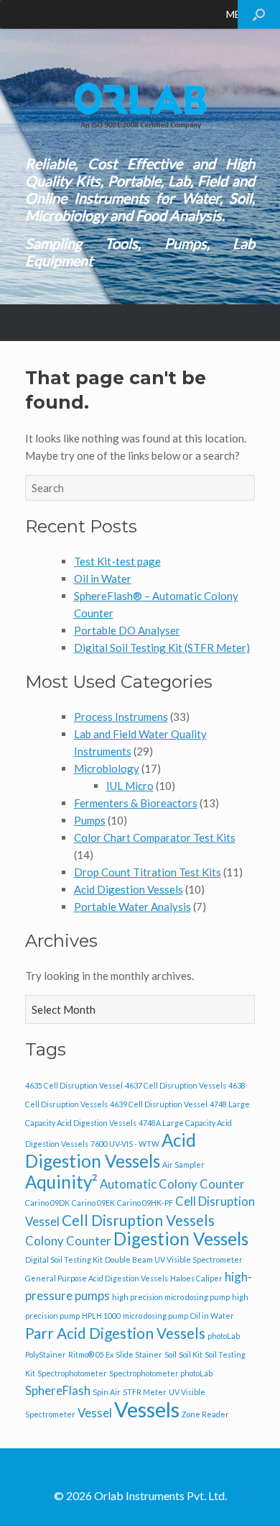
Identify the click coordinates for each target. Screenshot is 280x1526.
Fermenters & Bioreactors (135, 802)
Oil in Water (102, 578)
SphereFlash (57, 1390)
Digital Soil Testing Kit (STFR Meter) (162, 647)
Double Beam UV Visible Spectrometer (174, 1259)
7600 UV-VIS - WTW (124, 1143)
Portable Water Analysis (132, 906)
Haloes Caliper (196, 1278)
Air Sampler (183, 1164)
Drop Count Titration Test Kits (147, 872)
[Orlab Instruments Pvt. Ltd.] (140, 106)
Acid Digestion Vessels (128, 889)
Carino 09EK (93, 1202)
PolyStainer (45, 1354)
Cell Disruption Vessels (138, 1220)
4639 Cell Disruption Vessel (158, 1104)
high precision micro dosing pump (171, 1297)
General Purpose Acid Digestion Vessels (96, 1278)
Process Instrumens (121, 716)
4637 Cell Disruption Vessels (175, 1085)
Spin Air (107, 1391)
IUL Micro (130, 785)
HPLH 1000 (101, 1315)
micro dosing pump (155, 1315)
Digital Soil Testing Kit (64, 1259)
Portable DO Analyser (127, 630)
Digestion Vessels (180, 1238)
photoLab (223, 1335)
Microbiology (106, 768)
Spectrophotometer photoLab (161, 1373)
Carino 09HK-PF (145, 1202)
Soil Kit (190, 1354)
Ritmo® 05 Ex (90, 1354)
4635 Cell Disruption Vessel (74, 1085)
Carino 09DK (47, 1202)
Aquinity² (61, 1181)
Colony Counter (68, 1240)
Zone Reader (205, 1414)
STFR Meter (145, 1391)
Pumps (90, 820)
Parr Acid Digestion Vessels (115, 1333)
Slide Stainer (139, 1354)
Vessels (146, 1409)
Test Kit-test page (117, 561)
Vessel (95, 1412)
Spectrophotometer (72, 1373)
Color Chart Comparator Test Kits (154, 837)
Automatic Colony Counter (172, 1183)
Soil (170, 1354)
